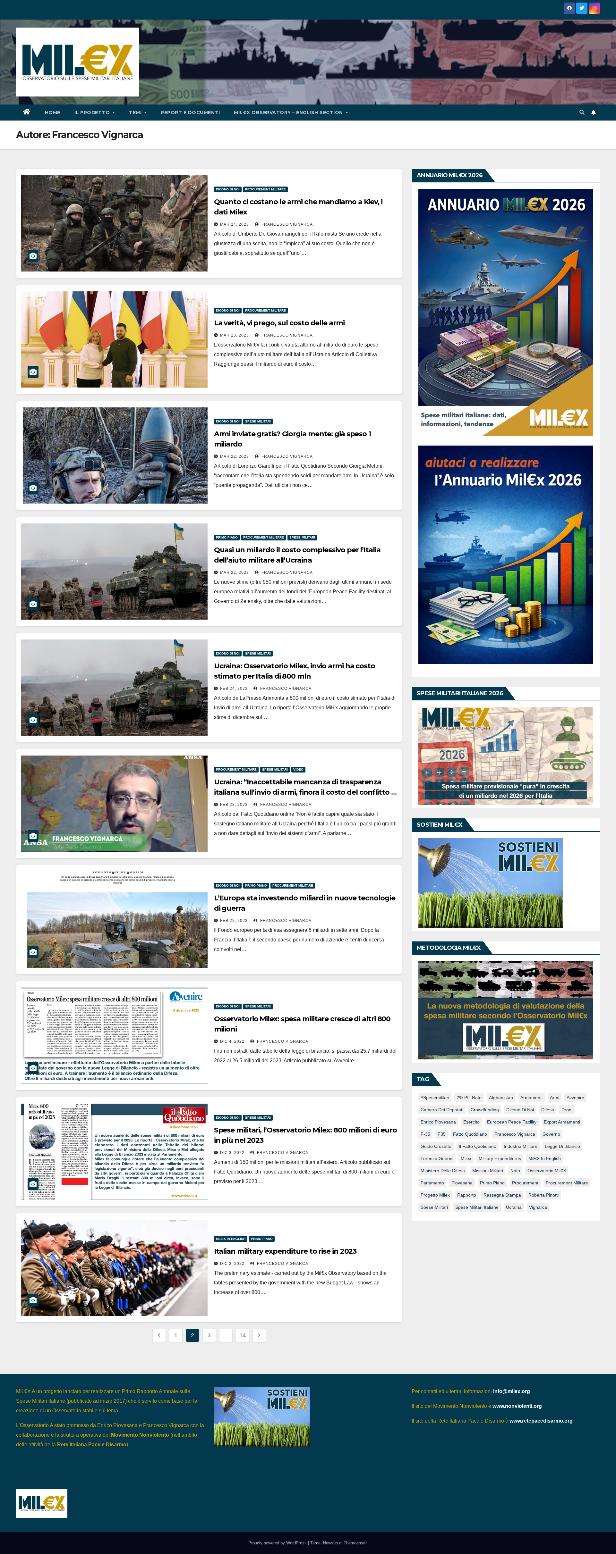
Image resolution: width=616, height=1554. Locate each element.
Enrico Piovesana (438, 1121)
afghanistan (501, 1097)
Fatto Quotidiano (470, 1134)
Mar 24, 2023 (234, 224)
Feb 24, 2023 (234, 688)
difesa (547, 1109)
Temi (136, 112)
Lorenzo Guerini (437, 1158)
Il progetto (92, 112)
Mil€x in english (544, 1158)
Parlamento (432, 1182)
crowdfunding (485, 1109)
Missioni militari (487, 1170)
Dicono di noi (228, 189)
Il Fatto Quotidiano (477, 1146)
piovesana (462, 1182)
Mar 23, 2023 (234, 335)
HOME (52, 112)
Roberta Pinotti (543, 1195)
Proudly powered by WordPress (278, 1543)
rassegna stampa (502, 1195)
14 (242, 1335)
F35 (442, 1134)
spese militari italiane (477, 1207)
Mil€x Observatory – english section (289, 112)
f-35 (425, 1134)
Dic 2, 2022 (232, 1263)
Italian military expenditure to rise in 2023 (285, 1251)
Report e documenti (190, 112)
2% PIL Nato (469, 1097)
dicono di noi (520, 1109)
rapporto (466, 1195)
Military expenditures (500, 1158)
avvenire (575, 1097)
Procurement (525, 1182)
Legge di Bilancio (562, 1146)
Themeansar (355, 1543)
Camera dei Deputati (442, 1109)
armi (554, 1097)
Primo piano (227, 537)
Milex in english (230, 1239)
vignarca (538, 1207)
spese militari (434, 1207)
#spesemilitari (435, 1097)
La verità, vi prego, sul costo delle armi (279, 323)
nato (515, 1170)
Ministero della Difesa (443, 1170)
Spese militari (258, 421)
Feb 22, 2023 (234, 920)
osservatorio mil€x (546, 1170)
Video (298, 769)
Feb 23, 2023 (234, 804)
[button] (582, 112)
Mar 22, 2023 (234, 456)
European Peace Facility (511, 1121)
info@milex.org (511, 1391)
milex (466, 1158)
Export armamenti (562, 1121)
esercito (471, 1121)
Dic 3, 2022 (232, 1152)
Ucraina (514, 1207)
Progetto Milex (435, 1195)
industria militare (520, 1146)
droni (566, 1109)
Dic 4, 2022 (232, 1041)
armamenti (531, 1097)
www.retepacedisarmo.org (541, 1421)
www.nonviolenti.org (517, 1406)
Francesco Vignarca (286, 224)
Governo (551, 1134)
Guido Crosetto (436, 1146)
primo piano (492, 1182)
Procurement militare (265, 189)
